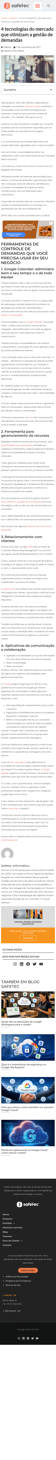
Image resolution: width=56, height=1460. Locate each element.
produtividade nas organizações (16, 445)
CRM (30, 546)
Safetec (13, 18)
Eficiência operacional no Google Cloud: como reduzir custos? (24, 1151)
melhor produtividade (11, 315)
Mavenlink (6, 529)
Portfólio (7, 1223)
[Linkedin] (21, 964)
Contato (7, 1245)
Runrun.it (45, 526)
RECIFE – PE (10, 1295)
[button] (37, 6)
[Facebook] (28, 964)
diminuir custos (32, 106)
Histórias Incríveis (12, 1227)
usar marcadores (18, 762)
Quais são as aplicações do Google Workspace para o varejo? (21, 1023)
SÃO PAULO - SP (12, 1311)
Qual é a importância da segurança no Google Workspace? (23, 1066)
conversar (13, 808)
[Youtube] (41, 964)
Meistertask (33, 526)
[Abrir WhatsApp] (49, 1453)
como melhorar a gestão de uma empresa (21, 501)
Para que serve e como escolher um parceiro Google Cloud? (27, 1109)
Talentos (7, 1236)
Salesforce (8, 588)
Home (4, 18)
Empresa (7, 1219)
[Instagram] (15, 964)
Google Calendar (34, 321)
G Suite (6, 684)
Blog (5, 1232)
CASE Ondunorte (9, 840)
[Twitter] (34, 964)
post (31, 417)
